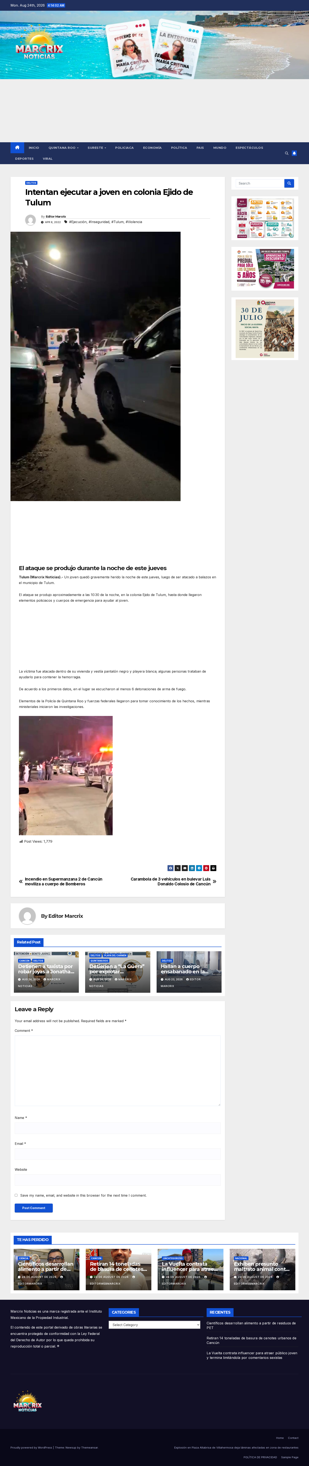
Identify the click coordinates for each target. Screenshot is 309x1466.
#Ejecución (78, 222)
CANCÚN (24, 960)
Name (21, 1118)
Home (280, 1437)
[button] (286, 153)
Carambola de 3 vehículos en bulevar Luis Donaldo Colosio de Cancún (171, 881)
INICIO (34, 148)
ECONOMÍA (152, 148)
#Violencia (134, 222)
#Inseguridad (99, 222)
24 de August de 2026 (39, 1276)
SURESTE (96, 148)
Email (20, 1143)
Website (21, 1169)
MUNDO (220, 148)
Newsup (71, 1447)
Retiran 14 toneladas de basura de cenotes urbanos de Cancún (116, 1269)
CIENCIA (23, 1258)
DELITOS (31, 183)
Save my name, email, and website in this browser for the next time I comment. (83, 1195)
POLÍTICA (179, 148)
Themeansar (89, 1447)
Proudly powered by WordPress (32, 1447)
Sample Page (289, 1457)
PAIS (200, 148)
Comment (24, 1030)
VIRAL (48, 159)
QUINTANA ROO (63, 148)
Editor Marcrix (56, 216)
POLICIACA (124, 148)
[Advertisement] (154, 110)
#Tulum (117, 222)
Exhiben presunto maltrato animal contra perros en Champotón (262, 1269)
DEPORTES (24, 159)
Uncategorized (173, 1258)
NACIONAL (241, 1258)
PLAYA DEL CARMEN (115, 955)
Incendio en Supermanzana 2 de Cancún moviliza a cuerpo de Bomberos (63, 881)
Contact (293, 1437)
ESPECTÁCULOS (249, 148)
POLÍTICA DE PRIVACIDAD (260, 1457)
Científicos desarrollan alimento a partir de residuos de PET (45, 1269)
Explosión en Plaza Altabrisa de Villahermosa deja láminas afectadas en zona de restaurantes (236, 1447)
